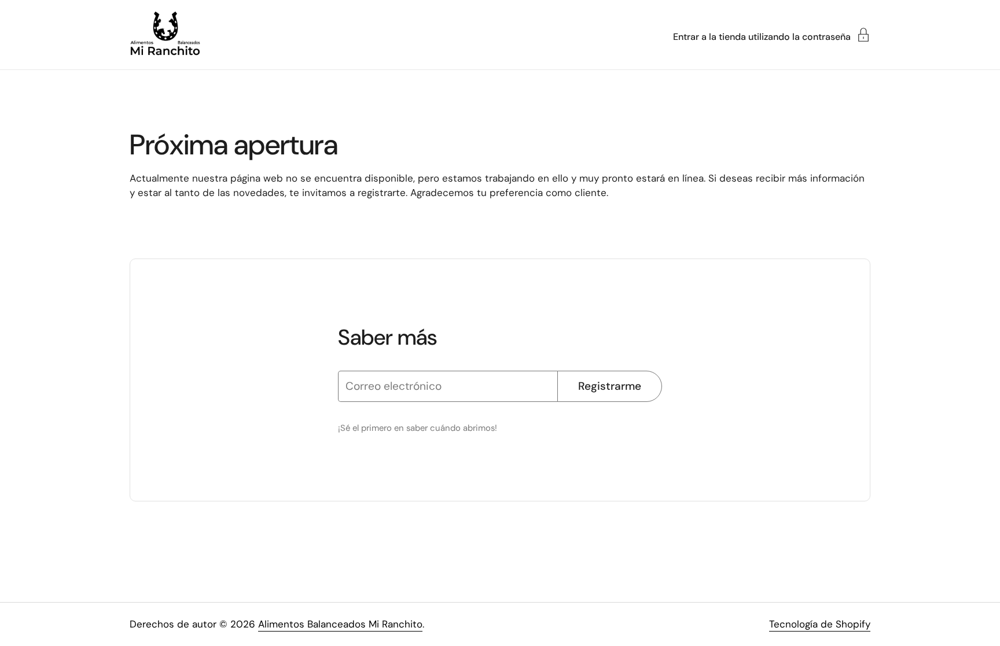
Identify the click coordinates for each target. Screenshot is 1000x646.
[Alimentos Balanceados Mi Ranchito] (165, 35)
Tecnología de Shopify (819, 624)
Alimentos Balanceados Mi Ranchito (340, 624)
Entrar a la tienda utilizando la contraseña (762, 36)
